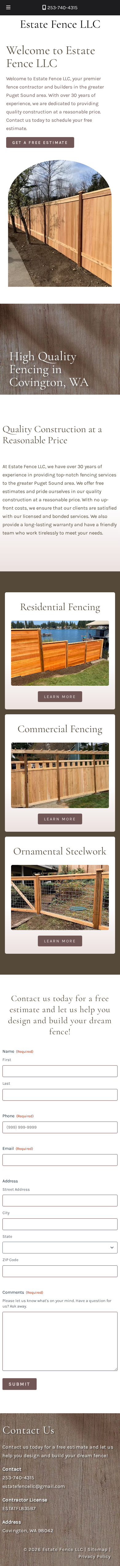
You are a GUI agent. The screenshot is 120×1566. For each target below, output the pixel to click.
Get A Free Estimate (40, 142)
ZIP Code (10, 1259)
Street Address (16, 1189)
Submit (19, 1384)
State (7, 1236)
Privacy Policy (94, 1556)
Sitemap (98, 1549)
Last (6, 1083)
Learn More (60, 696)
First (6, 1059)
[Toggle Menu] (8, 7)
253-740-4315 (62, 7)
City (6, 1212)
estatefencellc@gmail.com (33, 1486)
